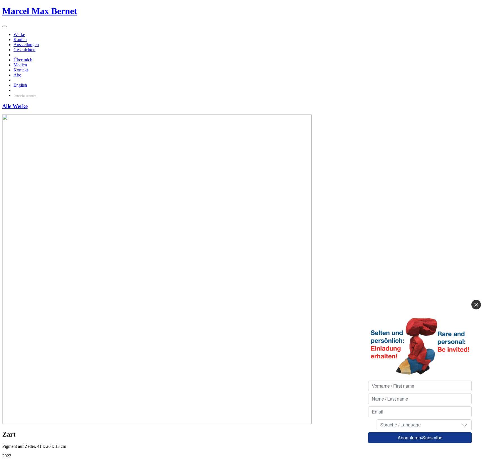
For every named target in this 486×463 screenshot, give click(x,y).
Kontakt (21, 70)
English (20, 85)
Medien (20, 64)
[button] (464, 424)
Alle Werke (15, 106)
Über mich (23, 59)
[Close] (476, 304)
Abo (17, 75)
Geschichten (24, 49)
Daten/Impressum (25, 95)
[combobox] (424, 424)
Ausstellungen (26, 44)
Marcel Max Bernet (39, 11)
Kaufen (20, 39)
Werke (19, 34)
